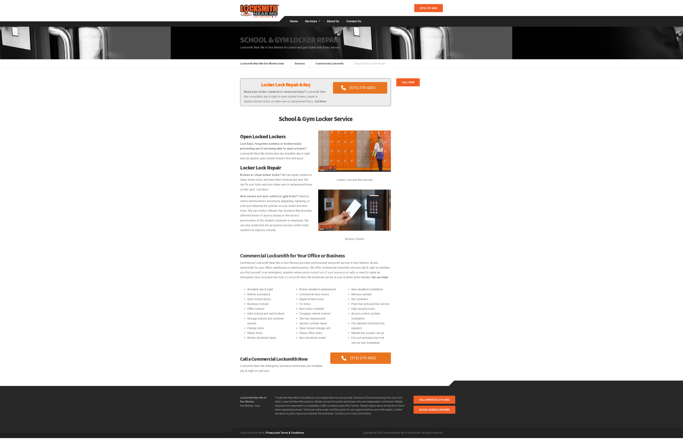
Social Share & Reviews (434, 409)
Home (294, 21)
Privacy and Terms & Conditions (285, 432)
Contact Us (353, 21)
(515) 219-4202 (428, 8)
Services (311, 21)
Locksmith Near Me (299, 277)
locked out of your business (328, 272)
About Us (333, 21)
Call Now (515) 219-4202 (434, 399)
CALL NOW (408, 82)
